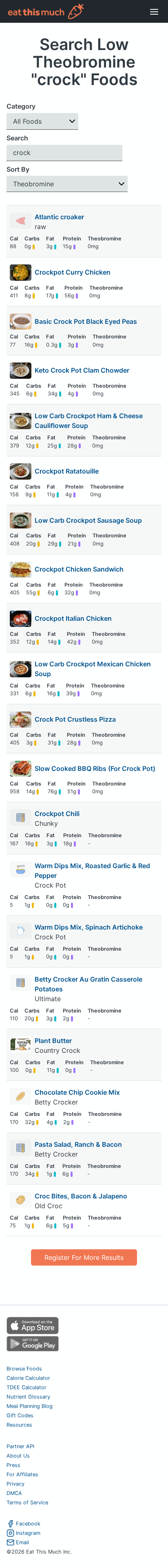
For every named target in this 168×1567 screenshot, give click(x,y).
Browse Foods (24, 1369)
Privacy (15, 1484)
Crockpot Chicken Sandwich (79, 569)
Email (22, 1542)
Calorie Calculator (28, 1378)
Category (21, 106)
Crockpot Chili (57, 814)
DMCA (14, 1493)
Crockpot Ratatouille (67, 471)
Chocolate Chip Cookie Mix (77, 1092)
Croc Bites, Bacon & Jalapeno (81, 1196)
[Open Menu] (154, 11)
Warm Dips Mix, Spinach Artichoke (89, 927)
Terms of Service (27, 1502)
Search (17, 138)
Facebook (28, 1524)
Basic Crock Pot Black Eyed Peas (86, 321)
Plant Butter (53, 1041)
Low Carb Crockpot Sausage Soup (88, 520)
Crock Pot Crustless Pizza (75, 719)
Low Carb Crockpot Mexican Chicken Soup (93, 669)
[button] (42, 121)
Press (13, 1465)
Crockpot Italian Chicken (73, 618)
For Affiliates (22, 1474)
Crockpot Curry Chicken (73, 272)
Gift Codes (20, 1415)
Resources (19, 1425)
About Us (18, 1456)
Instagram (28, 1533)
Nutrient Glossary (28, 1397)
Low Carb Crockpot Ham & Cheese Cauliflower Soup (89, 421)
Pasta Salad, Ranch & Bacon (78, 1144)
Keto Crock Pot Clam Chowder (82, 370)
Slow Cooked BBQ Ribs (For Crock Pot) (95, 768)
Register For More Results (84, 1257)
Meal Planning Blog (30, 1406)
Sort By (18, 169)
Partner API (20, 1446)
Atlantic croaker (60, 217)
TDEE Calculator (26, 1387)
